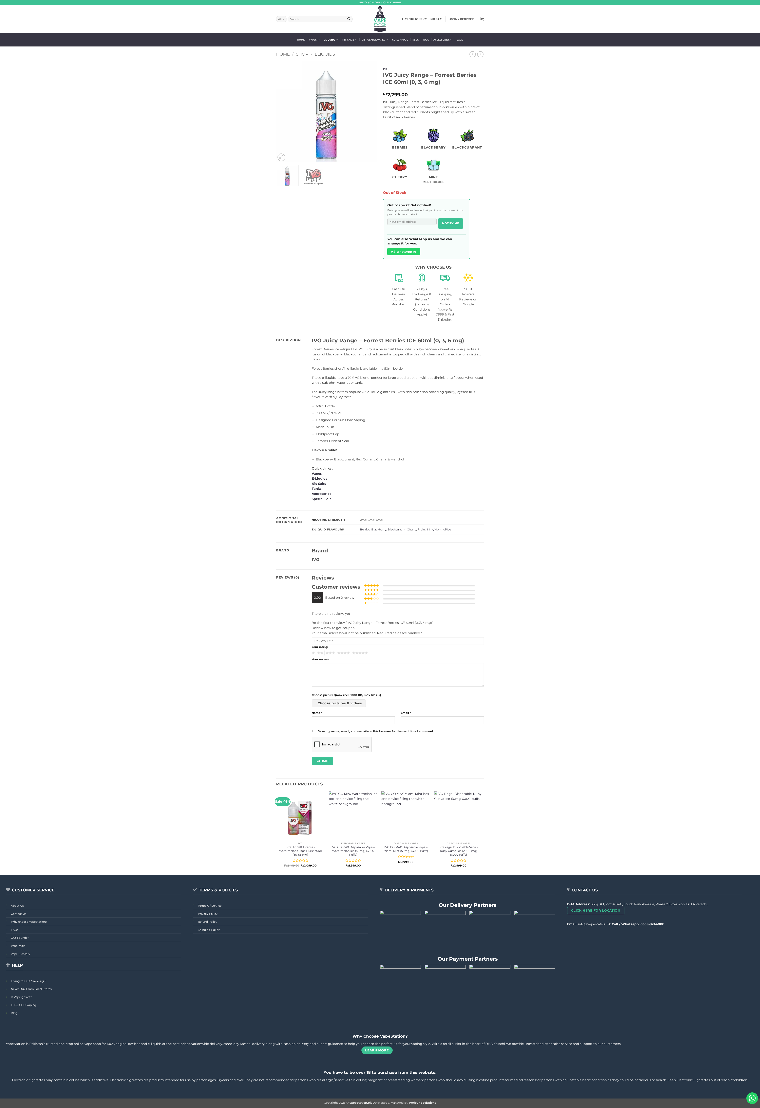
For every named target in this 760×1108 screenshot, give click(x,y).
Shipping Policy (209, 930)
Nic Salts (348, 39)
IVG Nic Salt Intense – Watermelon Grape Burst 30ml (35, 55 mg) (300, 850)
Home (301, 39)
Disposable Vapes (373, 39)
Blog (14, 1013)
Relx (415, 39)
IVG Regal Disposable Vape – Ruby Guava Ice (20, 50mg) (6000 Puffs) (458, 850)
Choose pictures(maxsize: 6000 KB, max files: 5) (346, 695)
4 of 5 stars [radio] (343, 653)
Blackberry (378, 529)
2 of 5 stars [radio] (319, 653)
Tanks (317, 489)
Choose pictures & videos (340, 703)
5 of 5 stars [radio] (359, 653)
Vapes (313, 39)
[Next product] (472, 54)
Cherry (411, 529)
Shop (302, 54)
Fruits (422, 529)
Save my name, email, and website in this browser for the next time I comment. (376, 731)
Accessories (441, 39)
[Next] (370, 112)
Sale (460, 39)
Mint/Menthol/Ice (439, 529)
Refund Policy (207, 921)
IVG (386, 69)
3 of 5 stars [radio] (329, 653)
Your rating (320, 647)
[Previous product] (480, 54)
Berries (365, 529)
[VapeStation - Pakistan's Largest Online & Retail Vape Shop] (380, 19)
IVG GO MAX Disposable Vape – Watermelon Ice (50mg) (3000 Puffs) (353, 850)
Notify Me (450, 223)
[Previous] (283, 112)
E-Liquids (319, 478)
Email (406, 713)
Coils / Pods (400, 39)
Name (317, 713)
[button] (482, 19)
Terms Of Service (209, 905)
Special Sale (322, 499)
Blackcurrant (397, 529)
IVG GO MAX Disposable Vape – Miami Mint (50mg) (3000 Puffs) (406, 849)
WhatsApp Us (406, 251)
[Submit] (349, 19)
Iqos (426, 39)
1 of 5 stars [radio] (313, 653)
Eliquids (329, 39)
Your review (320, 659)
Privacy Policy (208, 914)
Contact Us (18, 914)
